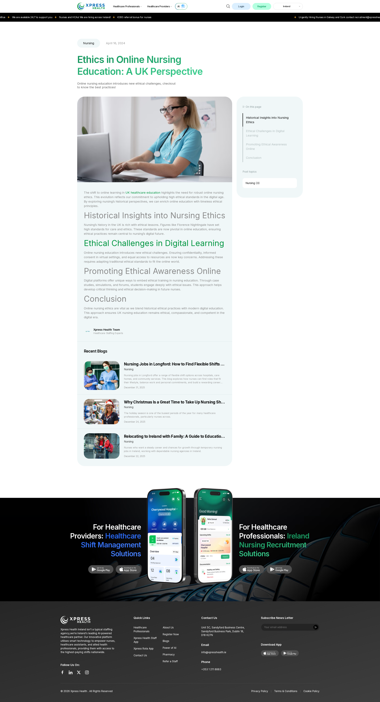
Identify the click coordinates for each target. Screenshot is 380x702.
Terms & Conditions (285, 691)
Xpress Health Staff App (145, 640)
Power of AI (169, 647)
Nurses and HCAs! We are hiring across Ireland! (59, 17)
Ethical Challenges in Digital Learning (154, 243)
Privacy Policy (259, 691)
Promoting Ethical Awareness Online (266, 147)
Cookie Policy (311, 691)
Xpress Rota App (143, 648)
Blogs (166, 641)
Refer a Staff (170, 661)
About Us (168, 627)
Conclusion (253, 158)
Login (241, 6)
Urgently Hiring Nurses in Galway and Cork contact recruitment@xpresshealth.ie (316, 17)
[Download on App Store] (100, 569)
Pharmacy (169, 654)
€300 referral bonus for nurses (109, 17)
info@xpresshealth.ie (213, 652)
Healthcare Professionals (126, 6)
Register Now (171, 634)
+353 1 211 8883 (211, 669)
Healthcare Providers (158, 6)
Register (261, 6)
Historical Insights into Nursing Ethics (267, 120)
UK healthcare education (142, 192)
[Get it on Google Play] (128, 569)
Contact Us (140, 655)
